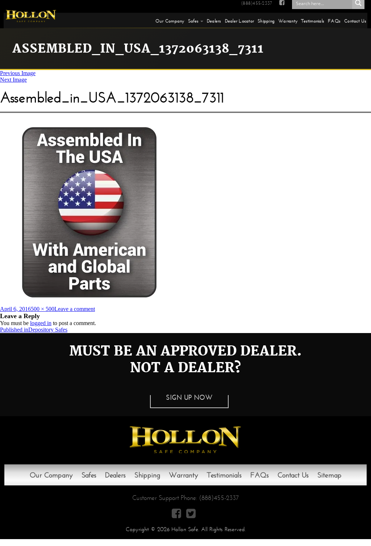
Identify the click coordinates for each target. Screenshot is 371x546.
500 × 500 (42, 309)
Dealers (214, 21)
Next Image (13, 80)
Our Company (169, 21)
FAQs (334, 21)
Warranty (287, 21)
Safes (193, 21)
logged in (40, 323)
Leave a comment (74, 309)
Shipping (266, 21)
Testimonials (312, 21)
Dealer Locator (239, 21)
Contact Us (355, 21)
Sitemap (329, 475)
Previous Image (18, 73)
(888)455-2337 (256, 3)
